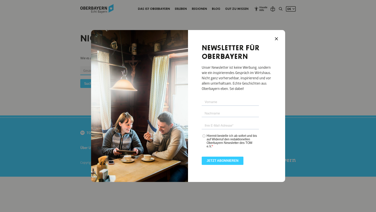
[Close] (276, 38)
